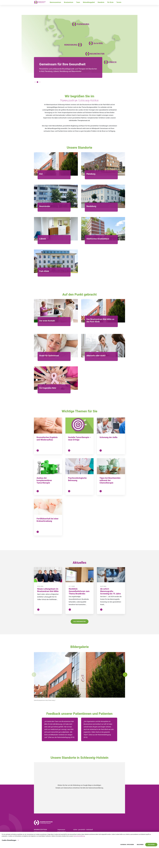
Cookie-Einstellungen (9, 840)
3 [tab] (39, 82)
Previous (34, 674)
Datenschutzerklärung (79, 836)
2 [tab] (37, 82)
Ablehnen (140, 844)
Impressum (61, 829)
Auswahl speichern (127, 844)
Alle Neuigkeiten (79, 621)
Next (125, 674)
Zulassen (151, 844)
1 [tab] (35, 82)
